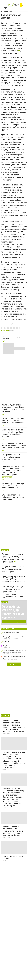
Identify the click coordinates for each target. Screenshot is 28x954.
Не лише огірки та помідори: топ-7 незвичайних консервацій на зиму (13, 485)
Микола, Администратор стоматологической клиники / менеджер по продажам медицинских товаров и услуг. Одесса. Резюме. (13, 831)
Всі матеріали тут (14, 622)
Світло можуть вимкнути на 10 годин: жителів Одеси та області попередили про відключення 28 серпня (13, 591)
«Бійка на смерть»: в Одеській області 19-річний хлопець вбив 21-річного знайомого (14, 420)
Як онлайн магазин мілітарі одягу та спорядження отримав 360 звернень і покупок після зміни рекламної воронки (13, 470)
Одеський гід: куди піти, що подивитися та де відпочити (13, 612)
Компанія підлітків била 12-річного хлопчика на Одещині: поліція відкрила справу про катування (14, 408)
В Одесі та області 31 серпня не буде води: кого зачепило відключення (13, 497)
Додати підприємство (14, 664)
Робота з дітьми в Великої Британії (12, 857)
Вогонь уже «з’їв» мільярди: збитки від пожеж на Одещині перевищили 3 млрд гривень (14, 445)
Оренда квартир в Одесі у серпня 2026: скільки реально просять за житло (14, 579)
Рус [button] (6, 8)
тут (19, 51)
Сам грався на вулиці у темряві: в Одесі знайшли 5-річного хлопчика (13, 457)
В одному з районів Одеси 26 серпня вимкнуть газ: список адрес (13, 569)
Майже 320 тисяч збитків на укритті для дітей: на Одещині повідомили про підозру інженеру (14, 433)
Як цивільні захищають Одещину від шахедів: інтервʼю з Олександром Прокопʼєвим (13, 558)
